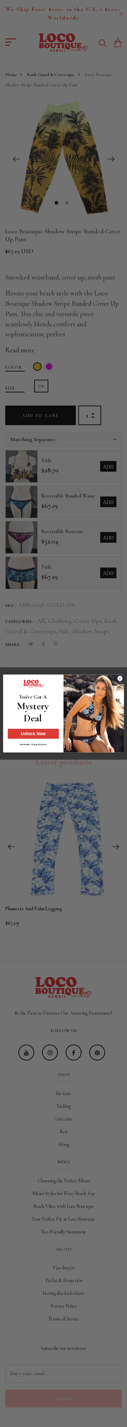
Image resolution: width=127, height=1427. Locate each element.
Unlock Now (33, 733)
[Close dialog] (119, 678)
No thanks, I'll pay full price (33, 744)
